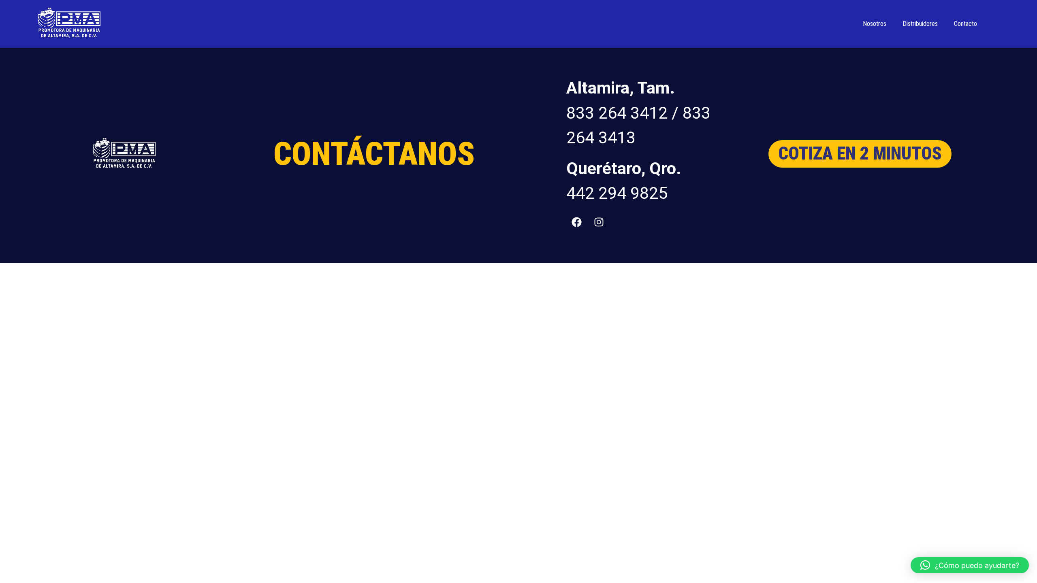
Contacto (965, 24)
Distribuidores (920, 24)
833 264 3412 (617, 113)
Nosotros (874, 24)
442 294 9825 (617, 193)
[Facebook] (576, 222)
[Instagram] (599, 222)
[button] (970, 565)
